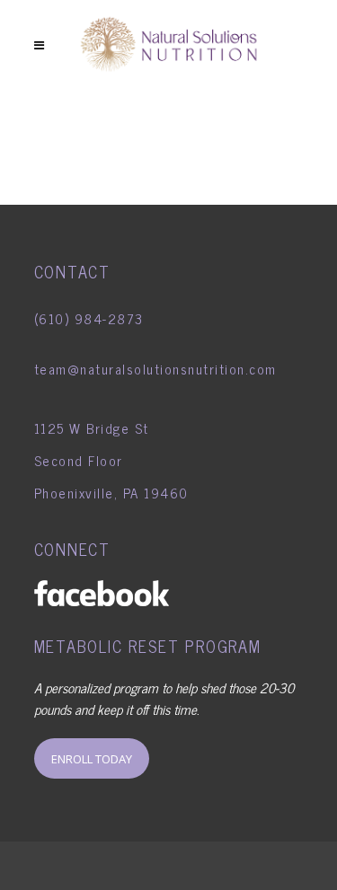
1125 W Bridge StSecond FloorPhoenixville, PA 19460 (111, 460)
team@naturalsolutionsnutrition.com (155, 368)
